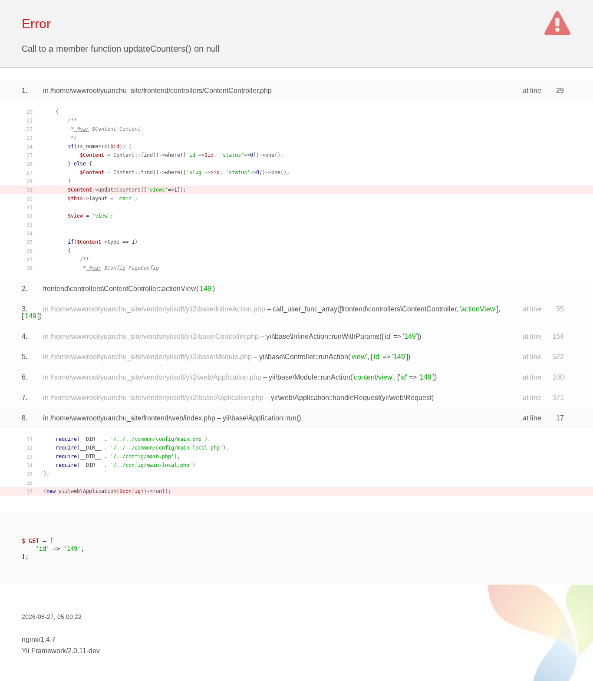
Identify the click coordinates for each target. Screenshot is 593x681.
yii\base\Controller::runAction (303, 356)
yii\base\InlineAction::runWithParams (322, 336)
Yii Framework (44, 651)
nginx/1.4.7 (39, 639)
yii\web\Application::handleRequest (325, 397)
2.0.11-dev (84, 651)
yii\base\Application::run (259, 418)
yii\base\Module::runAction (309, 377)
